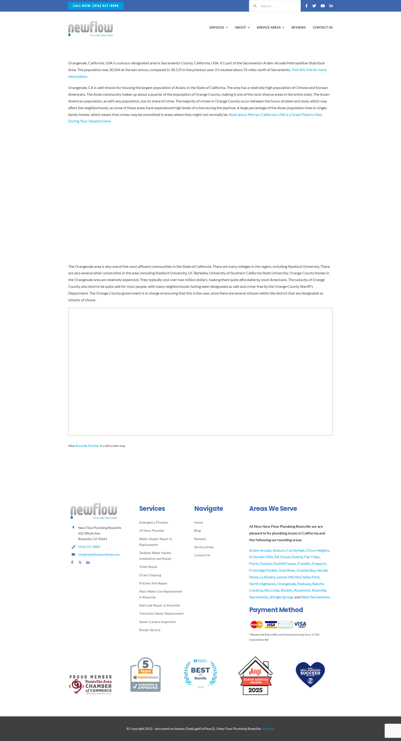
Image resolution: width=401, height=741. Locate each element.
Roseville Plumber (87, 446)
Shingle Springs (282, 597)
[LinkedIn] (331, 6)
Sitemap (269, 729)
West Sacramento (315, 597)
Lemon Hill (285, 577)
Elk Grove (282, 556)
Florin (254, 563)
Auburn (279, 550)
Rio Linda (272, 590)
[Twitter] (314, 6)
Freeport (319, 563)
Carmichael (295, 550)
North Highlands (262, 583)
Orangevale (286, 583)
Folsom (266, 563)
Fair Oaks (312, 556)
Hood (253, 577)
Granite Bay (306, 570)
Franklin (304, 563)
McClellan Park (307, 577)
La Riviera (267, 577)
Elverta (297, 556)
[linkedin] (88, 562)
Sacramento (258, 597)
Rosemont (302, 590)
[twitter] (80, 562)
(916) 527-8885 (89, 547)
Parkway (304, 583)
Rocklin (287, 590)
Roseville (319, 590)
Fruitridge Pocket (263, 570)
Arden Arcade (260, 550)
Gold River (286, 570)
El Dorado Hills (261, 556)
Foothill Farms (284, 563)
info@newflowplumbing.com (99, 554)
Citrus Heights (317, 550)
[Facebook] (306, 6)
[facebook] (72, 562)
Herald (322, 570)
